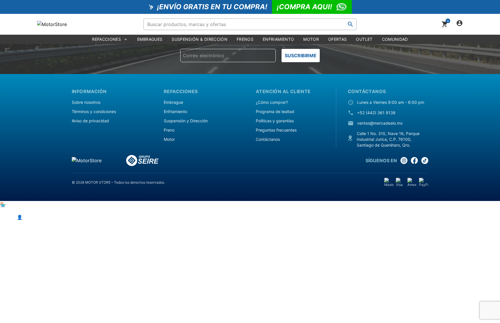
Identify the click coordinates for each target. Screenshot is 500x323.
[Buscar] (350, 24)
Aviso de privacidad (90, 120)
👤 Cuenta (28, 217)
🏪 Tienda (11, 204)
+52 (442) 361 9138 (376, 112)
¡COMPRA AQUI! (304, 7)
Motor (169, 139)
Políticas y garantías (275, 120)
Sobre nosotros (86, 102)
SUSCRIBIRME (301, 55)
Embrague (173, 102)
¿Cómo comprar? (272, 102)
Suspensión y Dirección (186, 120)
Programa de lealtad (275, 111)
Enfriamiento (175, 111)
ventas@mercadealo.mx (380, 123)
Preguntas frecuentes (276, 130)
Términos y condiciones (94, 111)
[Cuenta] (459, 24)
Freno (169, 130)
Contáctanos (268, 139)
